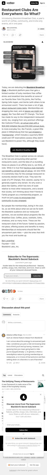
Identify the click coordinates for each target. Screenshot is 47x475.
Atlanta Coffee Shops (14, 335)
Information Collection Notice (27, 445)
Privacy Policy (23, 448)
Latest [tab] (10, 375)
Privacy (27, 457)
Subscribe (34, 3)
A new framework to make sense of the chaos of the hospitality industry (16, 385)
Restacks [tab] (16, 315)
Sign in (42, 3)
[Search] (43, 375)
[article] (23, 386)
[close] (40, 394)
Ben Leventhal (12, 28)
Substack (12, 470)
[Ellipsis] (44, 334)
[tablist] (11, 314)
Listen (42, 29)
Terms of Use (34, 443)
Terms (33, 457)
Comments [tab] (7, 315)
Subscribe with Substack (25, 438)
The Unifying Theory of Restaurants (18, 381)
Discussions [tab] (18, 375)
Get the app (34, 465)
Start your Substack (17, 465)
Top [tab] (4, 375)
